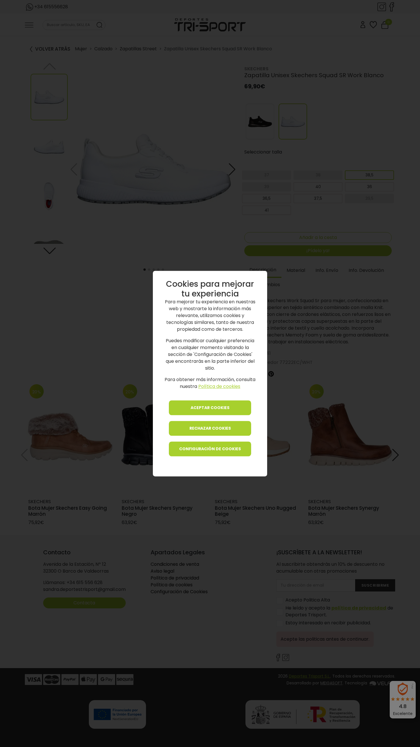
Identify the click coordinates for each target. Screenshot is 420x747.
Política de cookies (219, 386)
